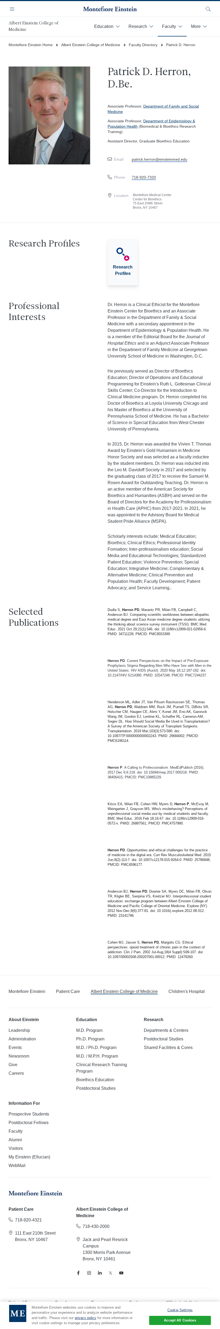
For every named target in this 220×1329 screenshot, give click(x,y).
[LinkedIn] (100, 1273)
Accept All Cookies (180, 1320)
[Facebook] (78, 1273)
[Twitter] (110, 1273)
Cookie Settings (180, 1310)
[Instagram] (89, 1273)
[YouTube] (121, 1273)
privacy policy (85, 1318)
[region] (110, 1315)
